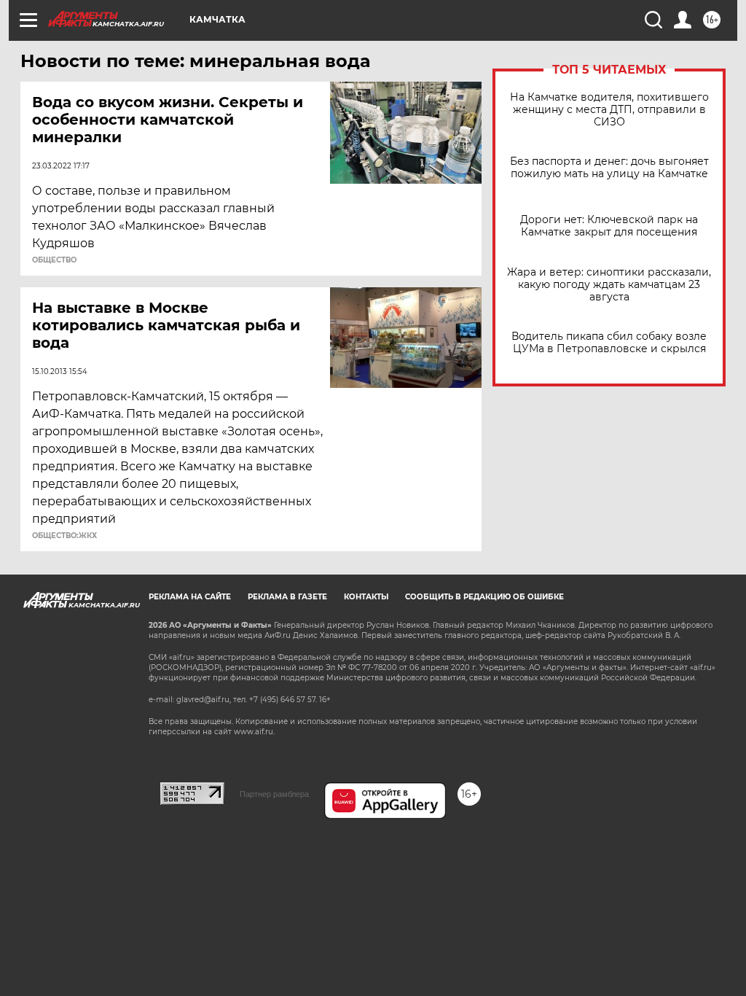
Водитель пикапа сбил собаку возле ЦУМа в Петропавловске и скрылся (609, 342)
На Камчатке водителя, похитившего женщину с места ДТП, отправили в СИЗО (609, 109)
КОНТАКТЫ (366, 597)
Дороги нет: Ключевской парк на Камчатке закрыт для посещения (609, 226)
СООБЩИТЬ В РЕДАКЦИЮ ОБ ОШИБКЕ (484, 597)
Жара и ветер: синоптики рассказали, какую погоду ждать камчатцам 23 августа (609, 284)
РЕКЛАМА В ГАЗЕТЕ (287, 597)
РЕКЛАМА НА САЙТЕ (190, 597)
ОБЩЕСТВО (54, 260)
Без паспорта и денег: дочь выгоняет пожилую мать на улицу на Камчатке (609, 167)
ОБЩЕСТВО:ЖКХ (64, 536)
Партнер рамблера (274, 794)
